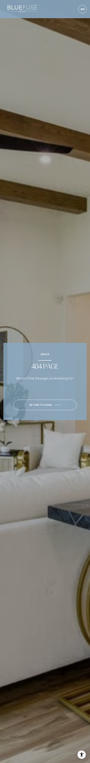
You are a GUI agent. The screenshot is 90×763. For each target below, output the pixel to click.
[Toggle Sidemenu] (82, 9)
